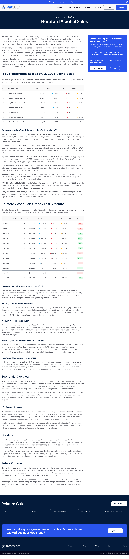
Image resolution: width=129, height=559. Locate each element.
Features (59, 7)
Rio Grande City (60, 512)
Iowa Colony (85, 512)
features (65, 2)
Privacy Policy (104, 553)
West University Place (113, 512)
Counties (86, 7)
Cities (76, 7)
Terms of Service (113, 553)
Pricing (68, 7)
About (97, 7)
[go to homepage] (12, 7)
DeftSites (124, 553)
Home (57, 17)
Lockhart (32, 512)
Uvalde (5, 512)
